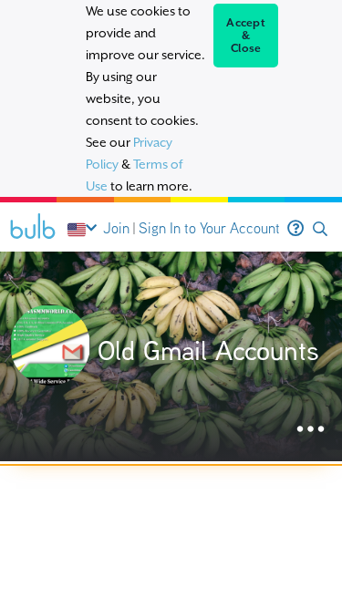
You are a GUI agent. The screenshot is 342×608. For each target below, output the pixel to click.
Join (116, 228)
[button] (320, 229)
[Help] (295, 229)
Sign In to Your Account (209, 228)
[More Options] (310, 429)
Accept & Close (245, 35)
